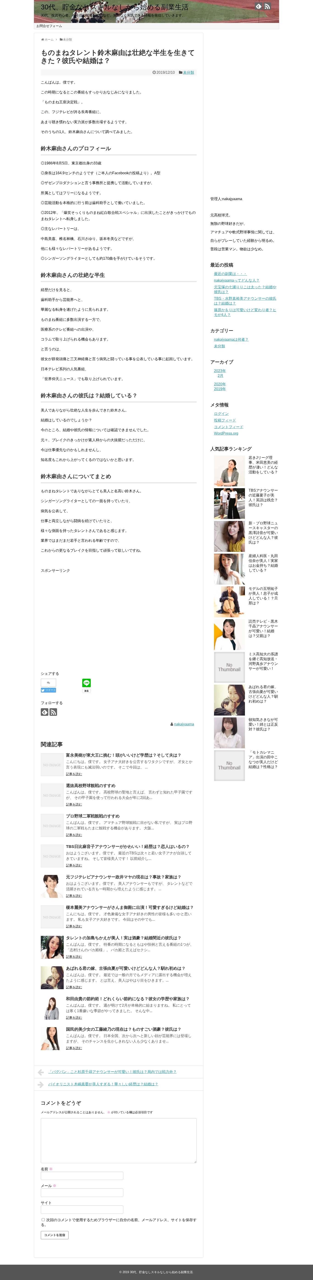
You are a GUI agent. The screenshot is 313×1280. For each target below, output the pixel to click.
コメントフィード (228, 427)
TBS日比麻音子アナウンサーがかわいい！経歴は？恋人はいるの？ (128, 846)
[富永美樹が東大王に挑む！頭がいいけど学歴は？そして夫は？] (52, 764)
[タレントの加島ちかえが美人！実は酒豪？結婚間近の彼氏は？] (52, 947)
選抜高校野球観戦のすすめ (90, 785)
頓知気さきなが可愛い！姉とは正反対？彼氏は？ (263, 724)
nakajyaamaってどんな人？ (237, 280)
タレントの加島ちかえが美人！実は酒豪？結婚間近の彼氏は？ (123, 938)
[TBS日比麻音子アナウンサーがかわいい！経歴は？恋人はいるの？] (52, 855)
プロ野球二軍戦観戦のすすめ (93, 816)
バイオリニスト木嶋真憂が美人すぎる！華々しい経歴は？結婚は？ (103, 1084)
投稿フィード (225, 420)
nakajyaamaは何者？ (231, 339)
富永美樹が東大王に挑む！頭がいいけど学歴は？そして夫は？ (123, 755)
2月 (220, 376)
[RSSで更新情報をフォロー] (267, 6)
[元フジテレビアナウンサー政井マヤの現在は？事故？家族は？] (52, 886)
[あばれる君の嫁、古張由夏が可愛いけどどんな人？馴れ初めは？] (52, 977)
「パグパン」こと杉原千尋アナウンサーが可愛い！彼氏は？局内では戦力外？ (112, 1072)
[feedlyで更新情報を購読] (258, 6)
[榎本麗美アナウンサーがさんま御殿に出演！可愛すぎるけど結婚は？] (52, 916)
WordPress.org (226, 433)
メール (48, 1186)
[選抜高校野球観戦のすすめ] (52, 795)
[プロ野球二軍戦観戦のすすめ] (52, 825)
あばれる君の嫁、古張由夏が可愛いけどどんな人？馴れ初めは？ (126, 968)
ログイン (221, 414)
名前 (47, 1169)
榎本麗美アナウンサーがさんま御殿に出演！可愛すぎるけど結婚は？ (130, 907)
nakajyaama (184, 724)
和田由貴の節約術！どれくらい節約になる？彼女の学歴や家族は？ (128, 999)
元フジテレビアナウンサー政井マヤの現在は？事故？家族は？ (123, 877)
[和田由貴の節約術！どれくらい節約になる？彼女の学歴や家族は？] (52, 1008)
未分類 (188, 72)
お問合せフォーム (49, 26)
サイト (46, 1203)
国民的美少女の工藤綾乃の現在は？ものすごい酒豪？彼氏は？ (123, 1029)
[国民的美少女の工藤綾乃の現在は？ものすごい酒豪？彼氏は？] (52, 1038)
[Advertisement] (79, 622)
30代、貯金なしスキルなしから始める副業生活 (115, 7)
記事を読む (74, 774)
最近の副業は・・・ (230, 274)
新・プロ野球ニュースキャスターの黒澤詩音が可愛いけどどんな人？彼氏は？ (263, 532)
